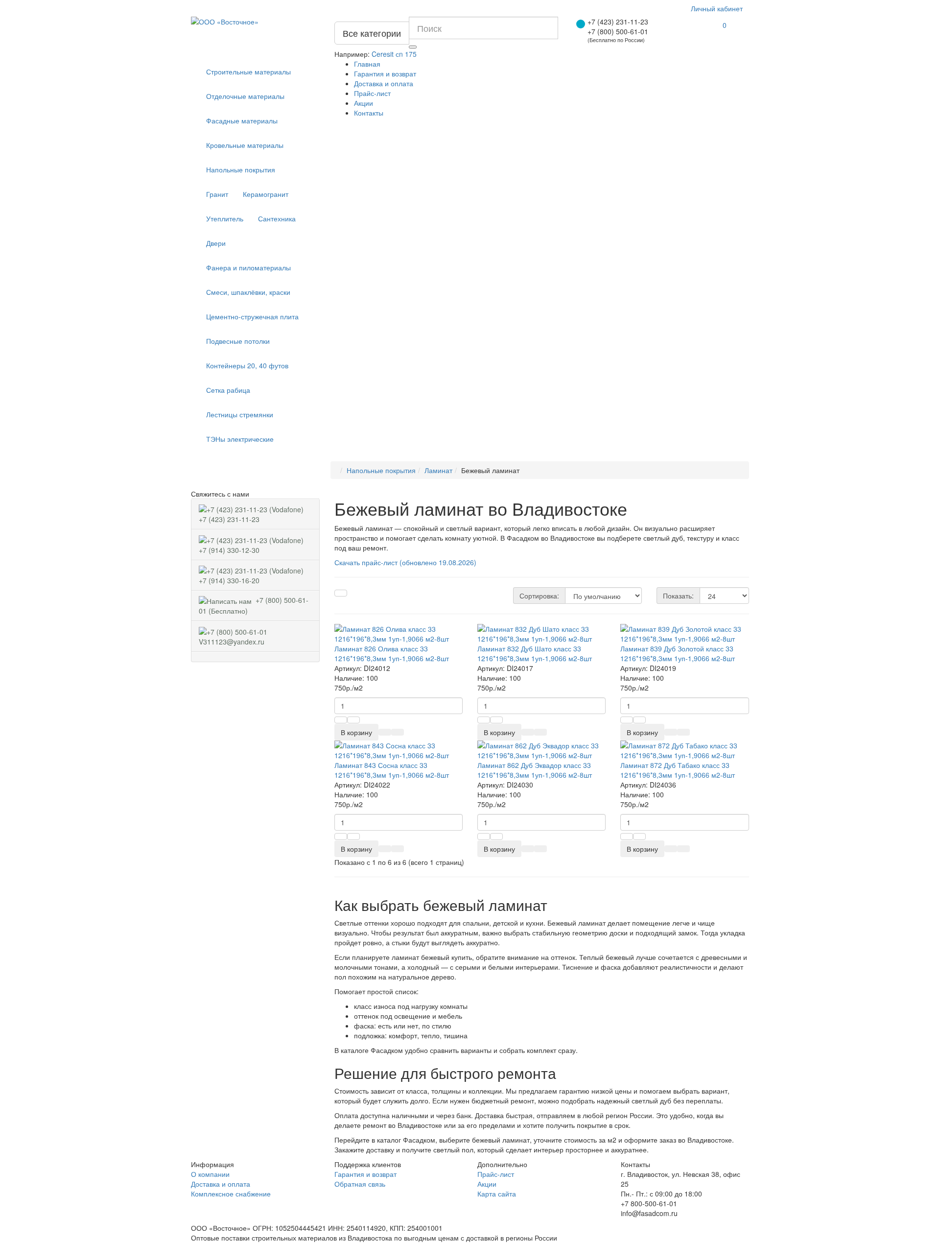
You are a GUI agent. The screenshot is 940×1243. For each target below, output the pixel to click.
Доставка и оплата (383, 83)
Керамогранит (265, 194)
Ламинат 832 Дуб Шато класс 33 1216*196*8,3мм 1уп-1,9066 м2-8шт (534, 653)
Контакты (368, 113)
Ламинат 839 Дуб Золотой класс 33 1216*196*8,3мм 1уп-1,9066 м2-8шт (677, 653)
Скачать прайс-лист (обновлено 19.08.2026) (405, 562)
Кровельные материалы (244, 145)
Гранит (217, 194)
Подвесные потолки (238, 341)
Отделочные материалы (245, 96)
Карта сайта (496, 1193)
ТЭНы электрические (240, 439)
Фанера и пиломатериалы (248, 267)
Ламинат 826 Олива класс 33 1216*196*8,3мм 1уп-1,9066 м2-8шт (391, 653)
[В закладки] (397, 732)
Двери (216, 243)
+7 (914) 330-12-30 (252, 544)
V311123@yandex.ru (234, 635)
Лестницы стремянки (239, 414)
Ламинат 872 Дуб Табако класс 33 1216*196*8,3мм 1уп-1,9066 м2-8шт (677, 770)
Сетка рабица (228, 390)
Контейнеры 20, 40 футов (247, 365)
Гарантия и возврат (385, 73)
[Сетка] (340, 593)
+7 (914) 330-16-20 (252, 575)
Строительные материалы (248, 71)
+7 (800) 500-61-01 (618, 31)
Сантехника (277, 218)
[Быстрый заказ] (384, 732)
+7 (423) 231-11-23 (618, 21)
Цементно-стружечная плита (252, 316)
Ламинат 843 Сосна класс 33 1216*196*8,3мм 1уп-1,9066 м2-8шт (391, 770)
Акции (363, 103)
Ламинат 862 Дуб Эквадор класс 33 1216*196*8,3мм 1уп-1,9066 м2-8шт (534, 770)
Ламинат (438, 470)
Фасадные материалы (242, 120)
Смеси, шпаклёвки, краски (248, 292)
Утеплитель (224, 218)
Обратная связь (359, 1184)
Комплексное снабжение (231, 1193)
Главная (367, 64)
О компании (210, 1174)
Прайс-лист (372, 93)
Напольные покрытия (240, 169)
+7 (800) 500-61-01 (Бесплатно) (253, 605)
